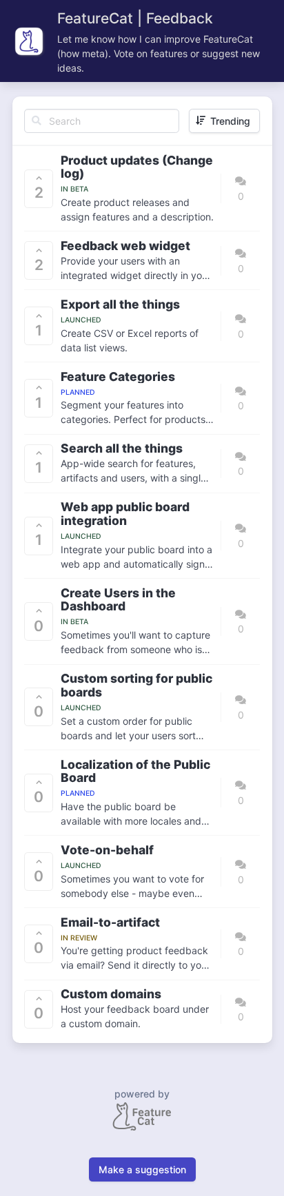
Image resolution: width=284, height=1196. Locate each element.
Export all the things (120, 304)
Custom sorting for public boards (136, 685)
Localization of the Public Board (135, 771)
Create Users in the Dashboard (118, 599)
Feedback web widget (125, 246)
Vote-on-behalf (107, 850)
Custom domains (111, 994)
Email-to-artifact (110, 922)
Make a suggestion (142, 1169)
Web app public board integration (125, 513)
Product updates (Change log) (137, 167)
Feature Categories (118, 377)
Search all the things (122, 448)
